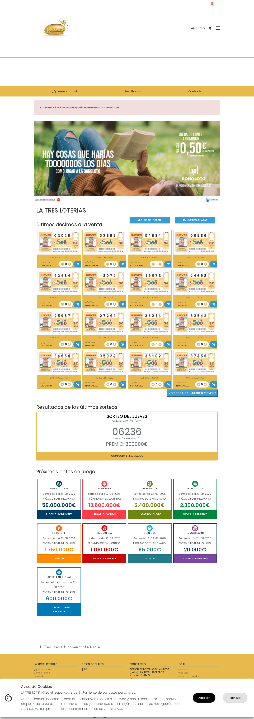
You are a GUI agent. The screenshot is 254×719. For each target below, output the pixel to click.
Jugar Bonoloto (149, 514)
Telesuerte (183, 669)
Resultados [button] (132, 91)
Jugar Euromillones (58, 514)
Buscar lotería (151, 220)
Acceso (199, 28)
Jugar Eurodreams (195, 558)
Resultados (39, 676)
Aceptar (204, 698)
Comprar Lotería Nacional (59, 609)
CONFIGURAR (30, 709)
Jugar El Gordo (104, 514)
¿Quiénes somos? (43, 669)
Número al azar (196, 220)
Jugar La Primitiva (195, 514)
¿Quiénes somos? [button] (64, 91)
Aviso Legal (183, 672)
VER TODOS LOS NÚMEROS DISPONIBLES (192, 393)
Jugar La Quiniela (104, 558)
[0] (211, 28)
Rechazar (235, 698)
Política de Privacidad (189, 676)
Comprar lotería (42, 672)
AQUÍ (120, 709)
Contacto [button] (195, 91)
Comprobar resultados (127, 456)
